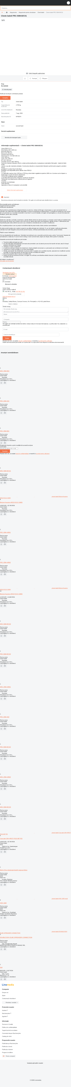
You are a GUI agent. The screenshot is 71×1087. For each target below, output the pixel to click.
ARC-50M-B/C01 (5, 471)
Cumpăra (5, 98)
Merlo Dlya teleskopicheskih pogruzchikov (13, 870)
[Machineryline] (7, 12)
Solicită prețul (8, 89)
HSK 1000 (3, 903)
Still (1, 967)
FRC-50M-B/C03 (5, 654)
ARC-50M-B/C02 (5, 624)
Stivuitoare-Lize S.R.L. (9, 272)
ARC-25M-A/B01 (5, 687)
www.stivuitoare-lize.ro (9, 296)
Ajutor (3, 995)
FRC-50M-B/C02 (5, 747)
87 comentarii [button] (6, 281)
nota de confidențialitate (24, 341)
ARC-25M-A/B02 (5, 777)
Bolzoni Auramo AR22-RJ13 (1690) (11, 502)
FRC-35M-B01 (4, 431)
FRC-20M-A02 (4, 717)
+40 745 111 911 (20, 291)
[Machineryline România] (12, 3)
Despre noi (5, 992)
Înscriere (5, 451)
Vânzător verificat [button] (10, 274)
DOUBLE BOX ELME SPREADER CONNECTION (16, 937)
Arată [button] (14, 291)
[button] (68, 3)
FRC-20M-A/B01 (5, 532)
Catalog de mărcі (7, 1036)
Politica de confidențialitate (9, 1027)
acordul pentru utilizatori (45, 341)
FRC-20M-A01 (4, 401)
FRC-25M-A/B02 (5, 562)
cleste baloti (19, 101)
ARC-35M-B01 (4, 371)
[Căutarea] (68, 8)
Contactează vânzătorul (8, 998)
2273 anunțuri (13, 276)
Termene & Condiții (7, 1024)
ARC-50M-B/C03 (5, 807)
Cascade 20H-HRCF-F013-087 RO (11, 838)
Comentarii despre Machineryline (11, 1033)
